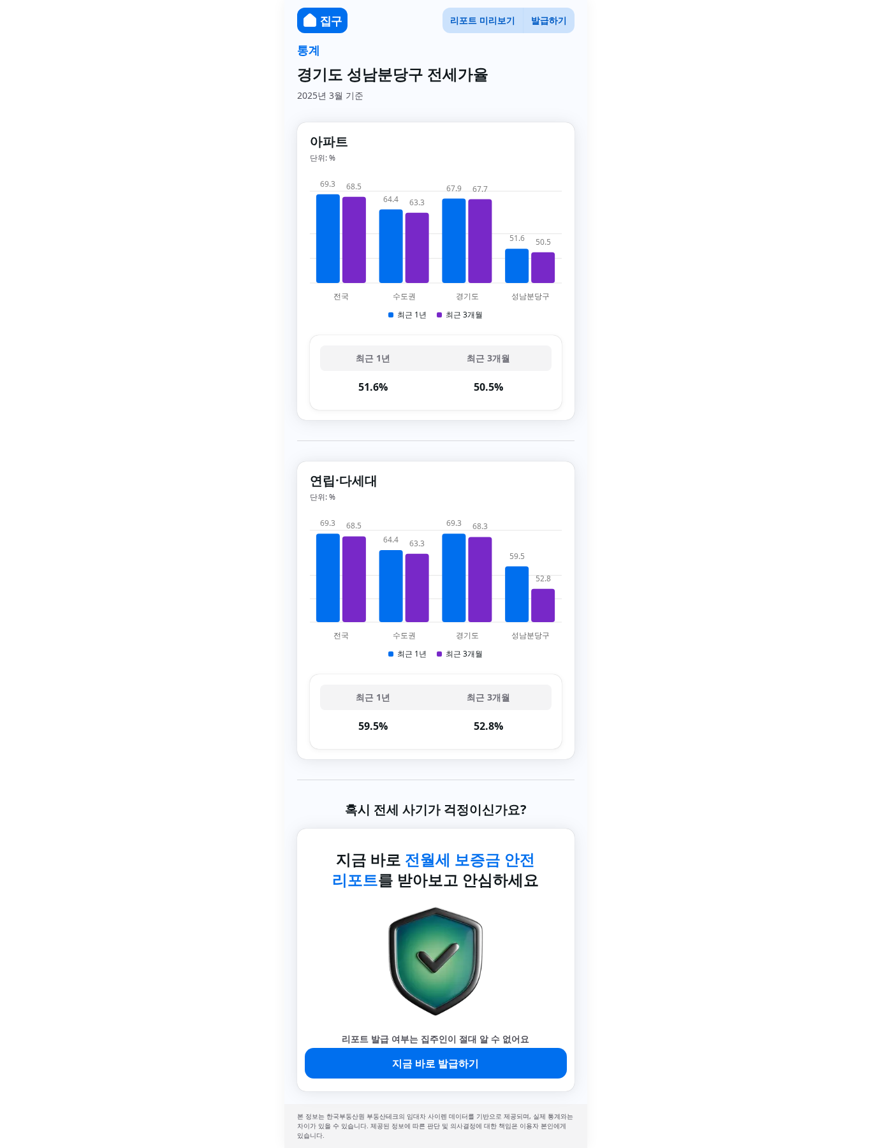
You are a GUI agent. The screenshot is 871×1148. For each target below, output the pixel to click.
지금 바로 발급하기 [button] (435, 1063)
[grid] (436, 372)
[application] (436, 249)
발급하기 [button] (549, 20)
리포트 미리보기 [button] (482, 20)
